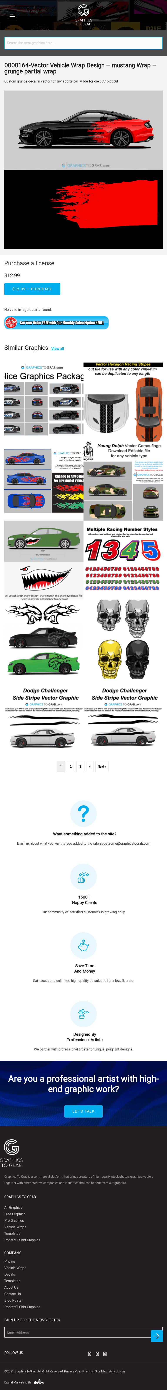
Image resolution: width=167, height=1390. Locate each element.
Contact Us (12, 1294)
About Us (11, 1287)
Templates (12, 1234)
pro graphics (14, 1221)
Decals (9, 1274)
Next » (102, 766)
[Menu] (12, 15)
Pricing (9, 1261)
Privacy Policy (73, 1371)
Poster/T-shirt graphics (22, 1240)
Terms (88, 1371)
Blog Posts (13, 1300)
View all (57, 348)
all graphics (13, 1207)
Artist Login (117, 1371)
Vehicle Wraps (15, 1227)
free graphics (14, 1214)
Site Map (101, 1371)
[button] (89, 1354)
